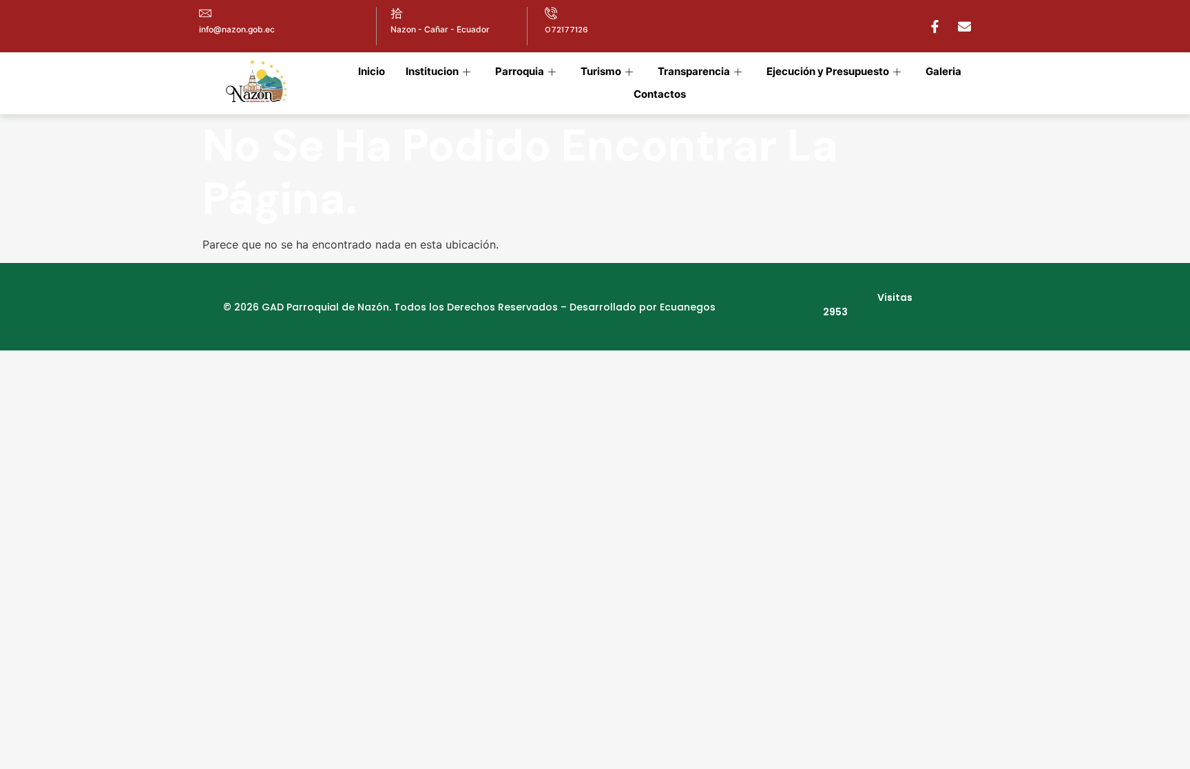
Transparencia (694, 71)
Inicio (371, 71)
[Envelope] (964, 26)
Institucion (432, 71)
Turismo (601, 71)
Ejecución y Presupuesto (827, 71)
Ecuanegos (688, 307)
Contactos (660, 94)
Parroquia (519, 71)
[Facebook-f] (934, 26)
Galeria (943, 71)
